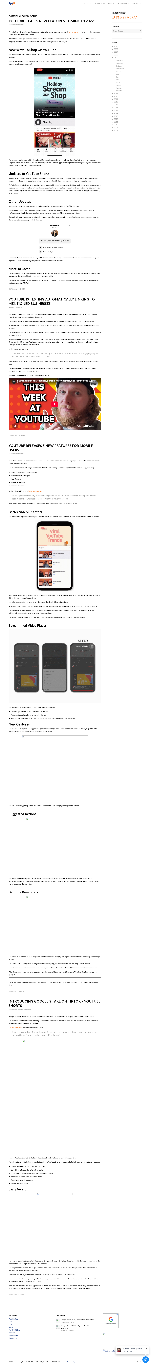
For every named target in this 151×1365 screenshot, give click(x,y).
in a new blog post (75, 32)
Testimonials (13, 1335)
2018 (116, 102)
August (118, 71)
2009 (116, 127)
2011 (116, 122)
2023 (116, 55)
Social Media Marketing (20, 1009)
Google (10, 1009)
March (118, 85)
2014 (116, 113)
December (120, 60)
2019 (116, 99)
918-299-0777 (126, 17)
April (118, 82)
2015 (116, 110)
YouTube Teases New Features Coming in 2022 (51, 21)
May (117, 80)
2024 (116, 52)
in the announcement (36, 491)
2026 (116, 46)
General (10, 24)
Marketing (14, 24)
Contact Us (13, 1338)
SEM (10, 1324)
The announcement (16, 1028)
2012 (116, 119)
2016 (116, 108)
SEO (10, 1322)
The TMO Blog (14, 1330)
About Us (12, 1333)
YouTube (22, 24)
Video (18, 24)
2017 (116, 105)
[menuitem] (87, 3)
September (120, 69)
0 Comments (22, 289)
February (119, 88)
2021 (116, 93)
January (119, 91)
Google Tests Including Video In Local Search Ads (77, 1320)
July (117, 74)
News (14, 307)
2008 (116, 130)
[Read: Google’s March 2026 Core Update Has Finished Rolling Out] (58, 1327)
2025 (116, 49)
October (119, 66)
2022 (116, 58)
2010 (116, 125)
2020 (116, 96)
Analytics (12, 1327)
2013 (116, 116)
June (117, 77)
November (120, 63)
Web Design (13, 1319)
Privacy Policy (71, 1362)
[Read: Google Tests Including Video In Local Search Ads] (58, 1321)
